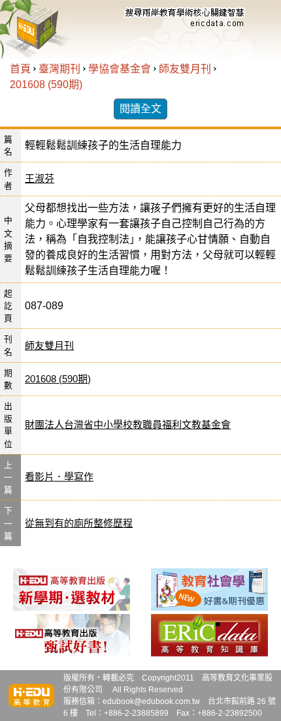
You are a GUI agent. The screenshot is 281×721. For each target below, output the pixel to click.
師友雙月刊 (185, 68)
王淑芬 (39, 178)
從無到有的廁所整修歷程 (79, 523)
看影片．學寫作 (59, 476)
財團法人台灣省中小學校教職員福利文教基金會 (128, 424)
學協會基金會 (119, 68)
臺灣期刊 (59, 68)
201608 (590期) (46, 84)
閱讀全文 (140, 108)
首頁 (20, 68)
